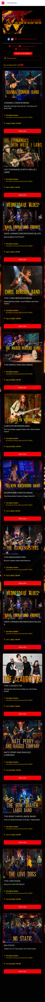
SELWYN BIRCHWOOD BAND (18, 492)
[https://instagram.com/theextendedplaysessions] (12, 39)
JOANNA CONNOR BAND (16, 102)
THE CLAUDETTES (13, 685)
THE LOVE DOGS (12, 881)
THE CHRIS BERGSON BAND (18, 298)
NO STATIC (9, 945)
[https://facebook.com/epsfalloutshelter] (8, 39)
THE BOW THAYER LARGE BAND (20, 816)
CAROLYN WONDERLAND (17, 426)
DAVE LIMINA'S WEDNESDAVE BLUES (22, 233)
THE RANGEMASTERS (15, 557)
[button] (22, 64)
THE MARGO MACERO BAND (18, 364)
